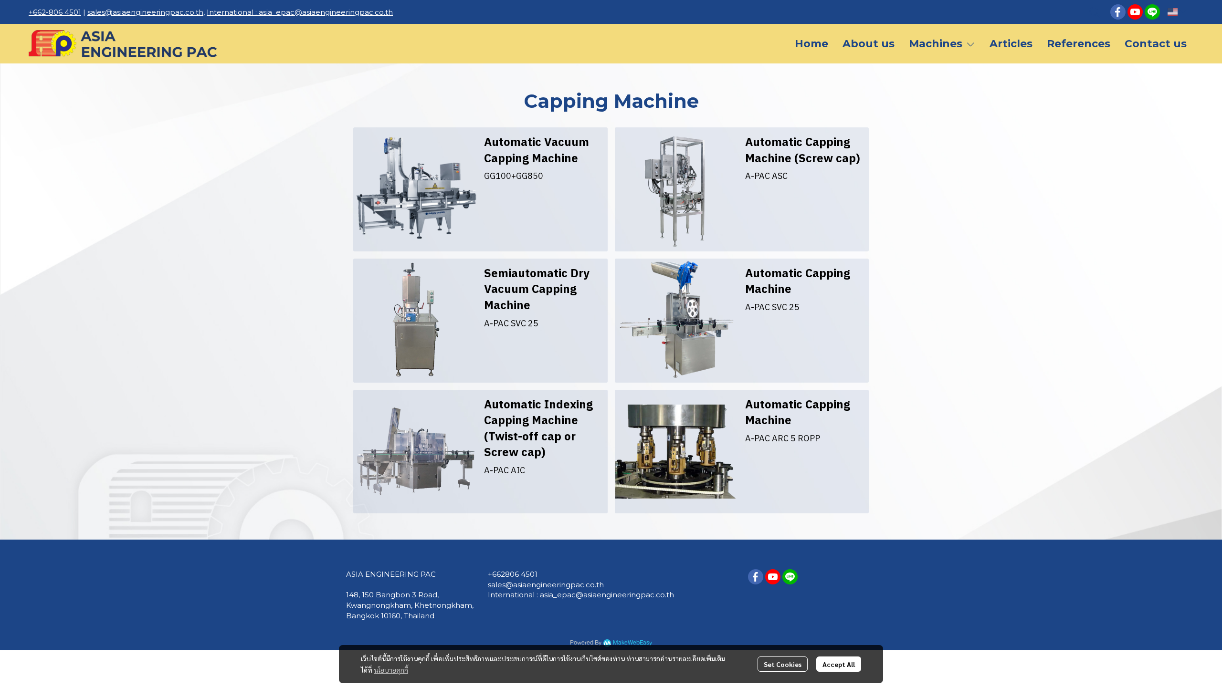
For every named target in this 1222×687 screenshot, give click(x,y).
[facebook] (1118, 12)
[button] (1095, 12)
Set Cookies (782, 664)
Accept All (838, 664)
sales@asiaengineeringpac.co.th (145, 12)
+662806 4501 (512, 574)
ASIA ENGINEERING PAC (391, 574)
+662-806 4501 (55, 12)
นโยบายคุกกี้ (391, 670)
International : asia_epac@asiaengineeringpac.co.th (300, 12)
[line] (1152, 12)
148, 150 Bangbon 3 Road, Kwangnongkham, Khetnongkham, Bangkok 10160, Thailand (410, 605)
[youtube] (1135, 12)
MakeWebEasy (632, 643)
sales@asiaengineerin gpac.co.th (546, 584)
